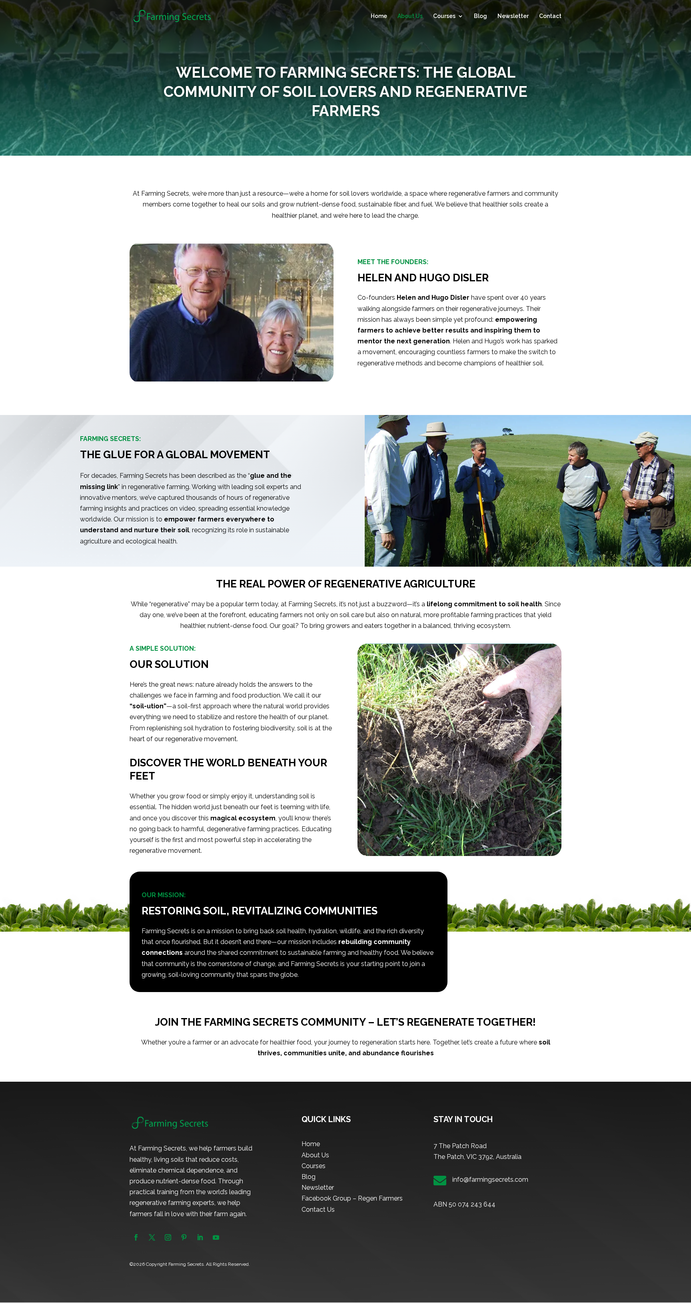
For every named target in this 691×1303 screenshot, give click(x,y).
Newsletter (513, 16)
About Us (410, 16)
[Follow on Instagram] (168, 1237)
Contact (550, 16)
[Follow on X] (152, 1237)
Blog (480, 16)
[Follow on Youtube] (216, 1237)
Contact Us (318, 1209)
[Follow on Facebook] (136, 1237)
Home (379, 16)
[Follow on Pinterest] (184, 1237)
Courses (444, 16)
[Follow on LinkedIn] (200, 1237)
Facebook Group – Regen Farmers (352, 1198)
